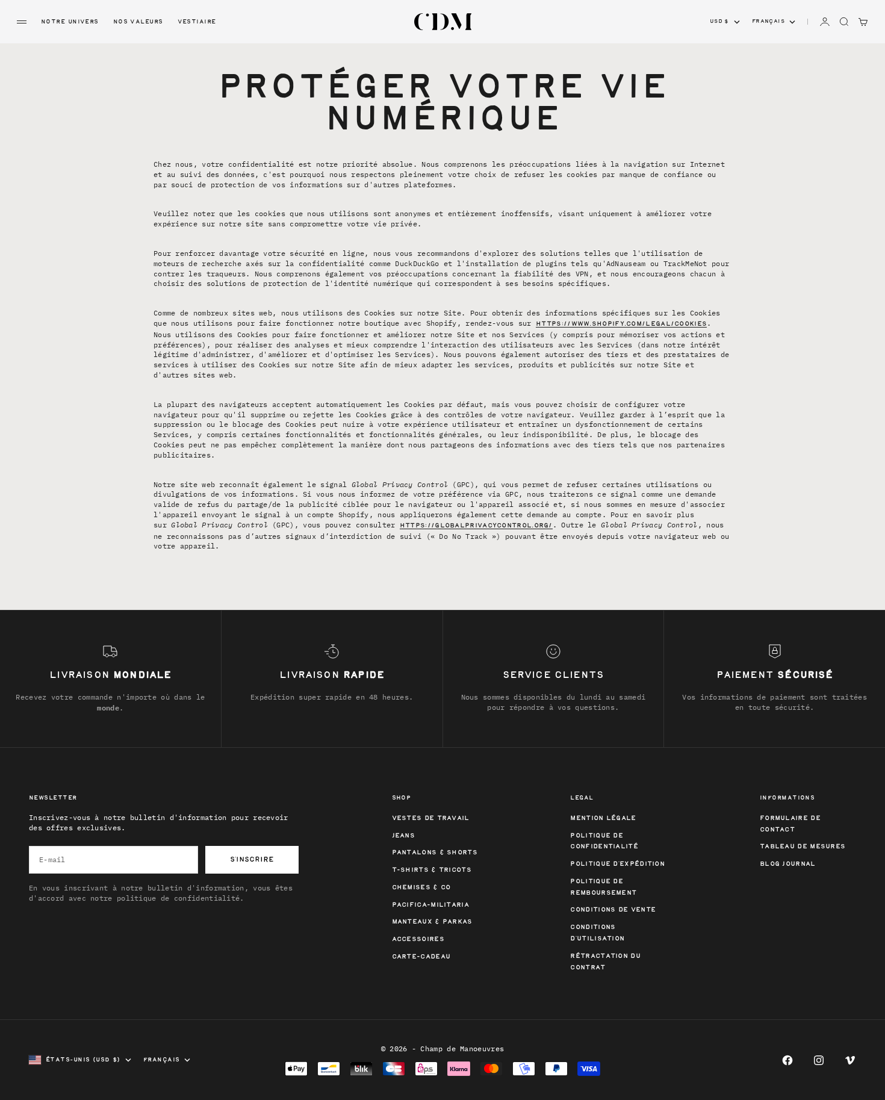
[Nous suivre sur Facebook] (787, 1060)
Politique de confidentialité (604, 842)
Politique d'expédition (617, 864)
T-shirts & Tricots (431, 870)
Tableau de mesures (802, 847)
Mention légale (603, 818)
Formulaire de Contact (790, 824)
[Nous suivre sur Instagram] (819, 1060)
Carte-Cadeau (421, 957)
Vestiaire (197, 22)
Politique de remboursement (603, 887)
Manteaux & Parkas (432, 922)
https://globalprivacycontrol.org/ (476, 526)
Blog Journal (788, 864)
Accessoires (418, 939)
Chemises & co (421, 887)
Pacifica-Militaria (430, 905)
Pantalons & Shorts (434, 853)
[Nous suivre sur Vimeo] (850, 1060)
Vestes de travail (431, 818)
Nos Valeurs (138, 22)
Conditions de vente (613, 910)
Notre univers (70, 22)
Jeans (403, 836)
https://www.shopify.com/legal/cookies (621, 324)
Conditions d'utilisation (597, 933)
